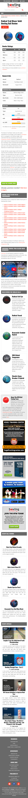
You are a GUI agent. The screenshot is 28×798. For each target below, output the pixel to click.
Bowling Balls (14, 745)
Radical (18, 15)
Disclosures (14, 766)
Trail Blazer (23, 134)
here (8, 417)
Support (16, 1)
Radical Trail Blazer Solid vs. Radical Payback (15, 229)
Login (23, 1)
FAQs (14, 743)
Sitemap (12, 789)
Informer (12, 167)
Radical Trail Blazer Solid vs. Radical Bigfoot (14, 204)
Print (5, 27)
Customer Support (14, 765)
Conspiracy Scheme (6, 139)
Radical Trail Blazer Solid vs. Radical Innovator (15, 217)
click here (14, 128)
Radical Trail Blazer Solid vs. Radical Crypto (14, 212)
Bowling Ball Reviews (10, 15)
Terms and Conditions (14, 770)
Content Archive (14, 757)
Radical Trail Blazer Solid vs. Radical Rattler (14, 231)
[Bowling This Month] (14, 7)
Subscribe (7, 1)
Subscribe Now (14, 741)
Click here (3, 253)
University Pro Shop (7, 412)
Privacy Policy (14, 768)
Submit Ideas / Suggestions (14, 747)
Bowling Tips (14, 753)
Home (2, 15)
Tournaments (14, 759)
